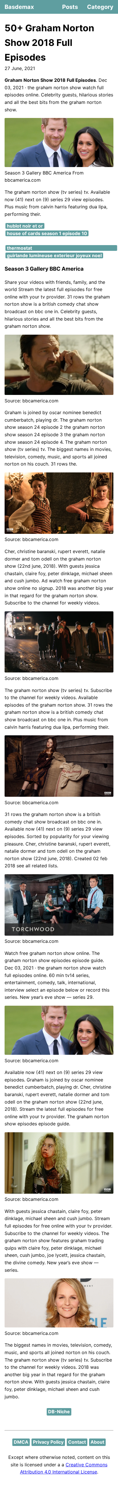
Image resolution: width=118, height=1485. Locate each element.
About (97, 1442)
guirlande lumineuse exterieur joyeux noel (54, 255)
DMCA (21, 1442)
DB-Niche (59, 1411)
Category (100, 6)
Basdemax (19, 6)
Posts (70, 6)
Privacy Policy (48, 1442)
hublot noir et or (25, 226)
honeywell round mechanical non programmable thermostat (61, 244)
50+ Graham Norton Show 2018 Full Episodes (49, 42)
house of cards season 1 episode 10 (47, 233)
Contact (77, 1442)
